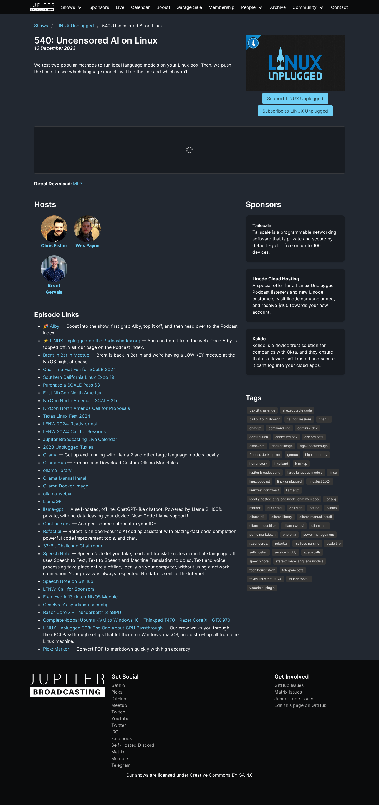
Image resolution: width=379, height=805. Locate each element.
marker (254, 508)
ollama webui (294, 526)
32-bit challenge (262, 410)
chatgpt (255, 428)
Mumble (119, 758)
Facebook (121, 738)
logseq (331, 499)
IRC (114, 732)
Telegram (121, 765)
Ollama (50, 455)
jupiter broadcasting (264, 472)
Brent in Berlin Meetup (66, 355)
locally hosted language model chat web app (284, 499)
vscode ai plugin (262, 588)
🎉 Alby (51, 326)
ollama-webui (57, 493)
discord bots (313, 437)
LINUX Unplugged (75, 25)
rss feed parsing (307, 543)
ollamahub (319, 526)
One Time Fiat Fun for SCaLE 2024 (79, 369)
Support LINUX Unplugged (295, 98)
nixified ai (274, 508)
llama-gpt (53, 509)
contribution (258, 437)
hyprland (281, 463)
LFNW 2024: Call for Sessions (74, 431)
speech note (259, 561)
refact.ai (281, 543)
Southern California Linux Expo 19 (78, 377)
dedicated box (286, 437)
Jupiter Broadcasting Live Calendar (80, 439)
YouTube (120, 718)
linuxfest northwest (264, 490)
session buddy (285, 552)
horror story (258, 463)
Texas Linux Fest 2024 (66, 416)
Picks (116, 692)
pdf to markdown (262, 534)
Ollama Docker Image (65, 486)
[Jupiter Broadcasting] (67, 695)
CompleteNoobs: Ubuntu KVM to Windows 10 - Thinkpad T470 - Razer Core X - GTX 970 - (138, 620)
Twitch (118, 712)
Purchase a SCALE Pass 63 (71, 385)
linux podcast (259, 481)
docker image (282, 446)
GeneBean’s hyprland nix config (76, 604)
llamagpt (292, 490)
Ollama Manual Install (65, 478)
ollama (332, 508)
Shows (41, 25)
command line (279, 428)
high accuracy (316, 455)
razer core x (258, 543)
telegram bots (292, 570)
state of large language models (299, 561)
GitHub (118, 698)
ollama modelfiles (262, 526)
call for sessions (299, 419)
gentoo (292, 455)
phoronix (289, 534)
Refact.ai (52, 531)
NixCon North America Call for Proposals (86, 408)
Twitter (118, 725)
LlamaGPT (53, 501)
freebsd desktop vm (264, 455)
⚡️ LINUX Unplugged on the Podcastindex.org (91, 340)
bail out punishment (264, 419)
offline (314, 508)
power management (318, 534)
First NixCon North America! (72, 392)
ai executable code (297, 410)
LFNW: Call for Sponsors (68, 589)
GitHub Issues (289, 685)
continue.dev (307, 428)
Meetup (119, 705)
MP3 (77, 183)
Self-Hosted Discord (132, 745)
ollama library (57, 470)
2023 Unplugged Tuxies (68, 447)
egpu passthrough (314, 446)
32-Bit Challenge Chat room (72, 545)
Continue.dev (57, 523)
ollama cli (256, 517)
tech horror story (262, 570)
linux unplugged (289, 481)
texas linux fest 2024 (265, 579)
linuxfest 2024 (320, 481)
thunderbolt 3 (299, 579)
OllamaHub (54, 462)
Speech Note (56, 553)
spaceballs (312, 552)
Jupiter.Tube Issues (294, 698)
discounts (256, 446)
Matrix (118, 752)
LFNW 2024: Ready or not (70, 423)
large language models (304, 472)
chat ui (324, 419)
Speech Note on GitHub (68, 581)
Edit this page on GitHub (300, 705)
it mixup (301, 463)
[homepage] (42, 7)
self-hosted (258, 552)
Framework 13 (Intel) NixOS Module (80, 597)
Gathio (118, 685)
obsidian (295, 508)
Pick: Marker (56, 649)
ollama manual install (315, 517)
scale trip (334, 543)
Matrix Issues (288, 692)
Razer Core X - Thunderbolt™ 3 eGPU (82, 612)
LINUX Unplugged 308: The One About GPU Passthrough (103, 628)
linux (333, 472)
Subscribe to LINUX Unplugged (295, 111)
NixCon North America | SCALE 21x (80, 400)
